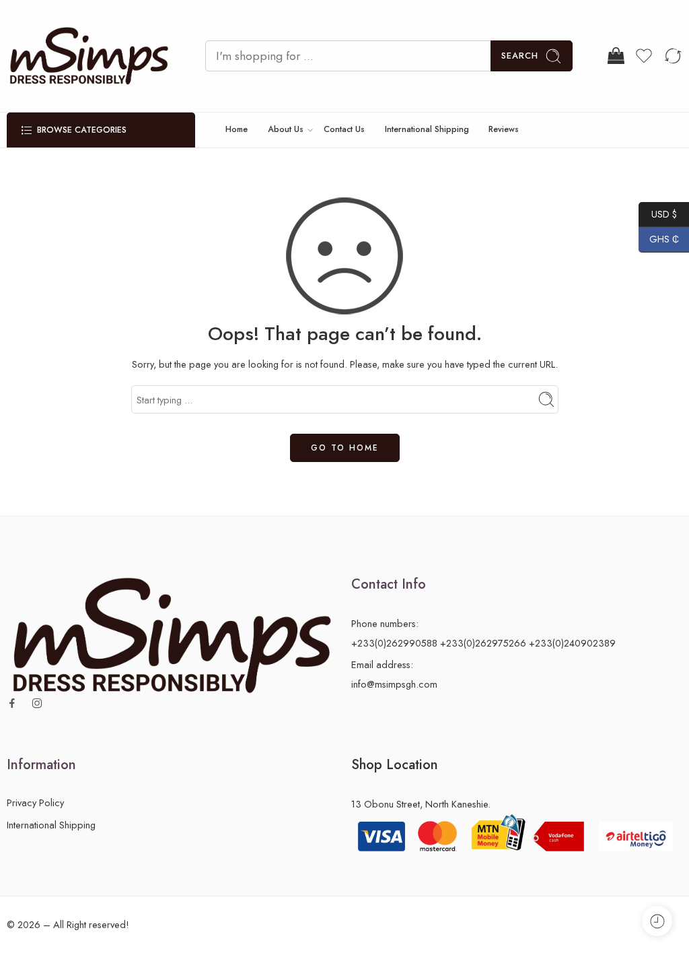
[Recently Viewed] (657, 921)
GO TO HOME (345, 448)
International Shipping (427, 129)
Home (236, 129)
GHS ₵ (659, 239)
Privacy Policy (35, 802)
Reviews (503, 129)
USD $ (658, 213)
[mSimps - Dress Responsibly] (89, 56)
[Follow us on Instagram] (37, 703)
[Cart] (615, 55)
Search (519, 55)
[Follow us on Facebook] (12, 703)
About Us (285, 129)
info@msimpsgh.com (394, 684)
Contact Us (344, 129)
